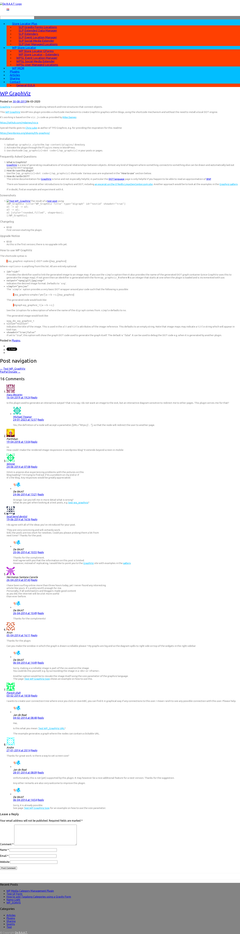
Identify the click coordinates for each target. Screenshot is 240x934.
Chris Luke (31, 127)
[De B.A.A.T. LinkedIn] (7, 874)
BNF (208, 179)
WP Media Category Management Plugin (30, 890)
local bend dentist (17, 516)
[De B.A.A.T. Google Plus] (5, 874)
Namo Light (13, 899)
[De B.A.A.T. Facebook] (1, 874)
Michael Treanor (22, 416)
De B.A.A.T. (21, 932)
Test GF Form (14, 893)
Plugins (16, 340)
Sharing (11, 921)
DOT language (116, 179)
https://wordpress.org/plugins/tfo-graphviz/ (25, 133)
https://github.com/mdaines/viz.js (19, 122)
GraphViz (5, 106)
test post (52, 201)
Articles (11, 915)
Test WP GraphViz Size (37, 678)
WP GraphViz (15, 93)
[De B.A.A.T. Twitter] (3, 874)
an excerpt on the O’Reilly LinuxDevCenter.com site (124, 184)
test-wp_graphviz (78, 502)
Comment (7, 844)
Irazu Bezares (14, 394)
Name (4, 849)
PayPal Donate (10, 371)
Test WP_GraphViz (12, 368)
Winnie (11, 463)
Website (4, 861)
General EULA (25, 85)
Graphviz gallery (228, 184)
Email (4, 855)
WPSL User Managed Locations (37, 64)
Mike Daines (69, 117)
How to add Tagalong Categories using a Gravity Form (39, 896)
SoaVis (11, 924)
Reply (34, 397)
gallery (127, 563)
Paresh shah (14, 692)
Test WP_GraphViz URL (51, 728)
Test (9, 927)
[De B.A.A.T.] (11, 3)
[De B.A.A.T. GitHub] (9, 874)
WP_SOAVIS (14, 902)
